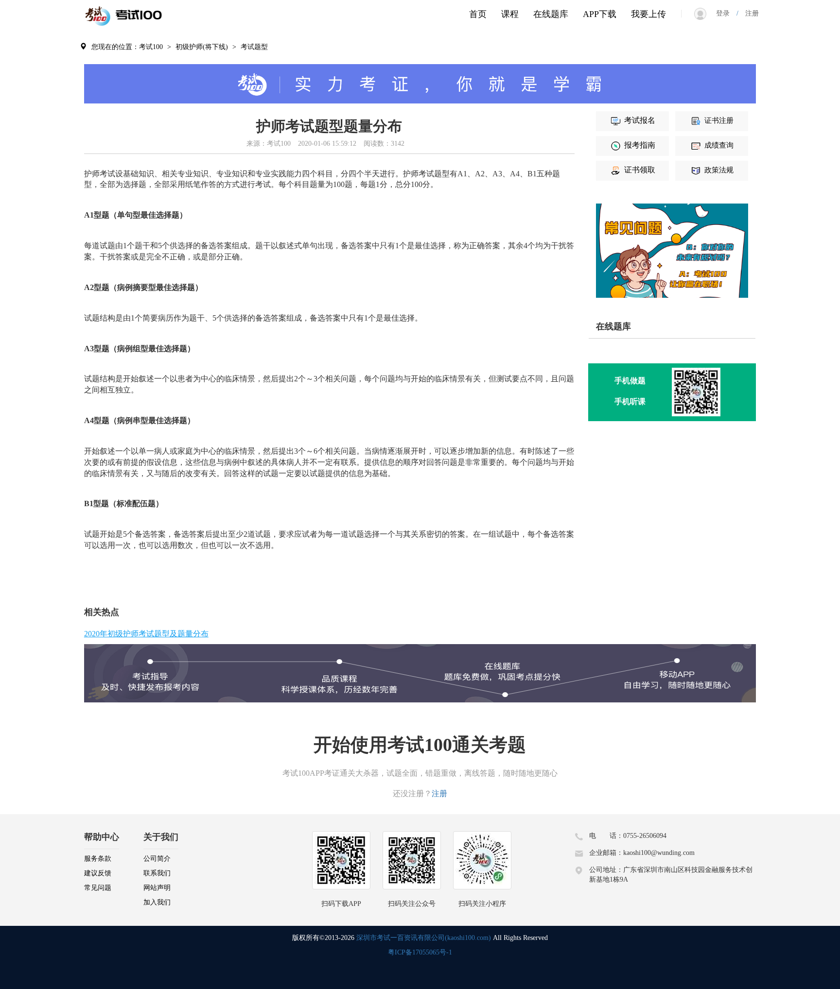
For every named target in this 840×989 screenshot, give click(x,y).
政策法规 (719, 170)
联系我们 (157, 873)
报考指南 (639, 145)
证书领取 (639, 170)
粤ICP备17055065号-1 (420, 952)
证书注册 (719, 120)
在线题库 (550, 14)
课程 (510, 14)
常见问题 (97, 887)
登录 (726, 13)
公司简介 (157, 858)
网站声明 (157, 887)
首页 (478, 14)
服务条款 (97, 858)
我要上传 (648, 14)
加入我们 (157, 902)
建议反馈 (97, 873)
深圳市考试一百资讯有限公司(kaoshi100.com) (423, 937)
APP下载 (599, 14)
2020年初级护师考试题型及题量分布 (146, 634)
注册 (748, 13)
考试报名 (639, 120)
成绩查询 (719, 145)
